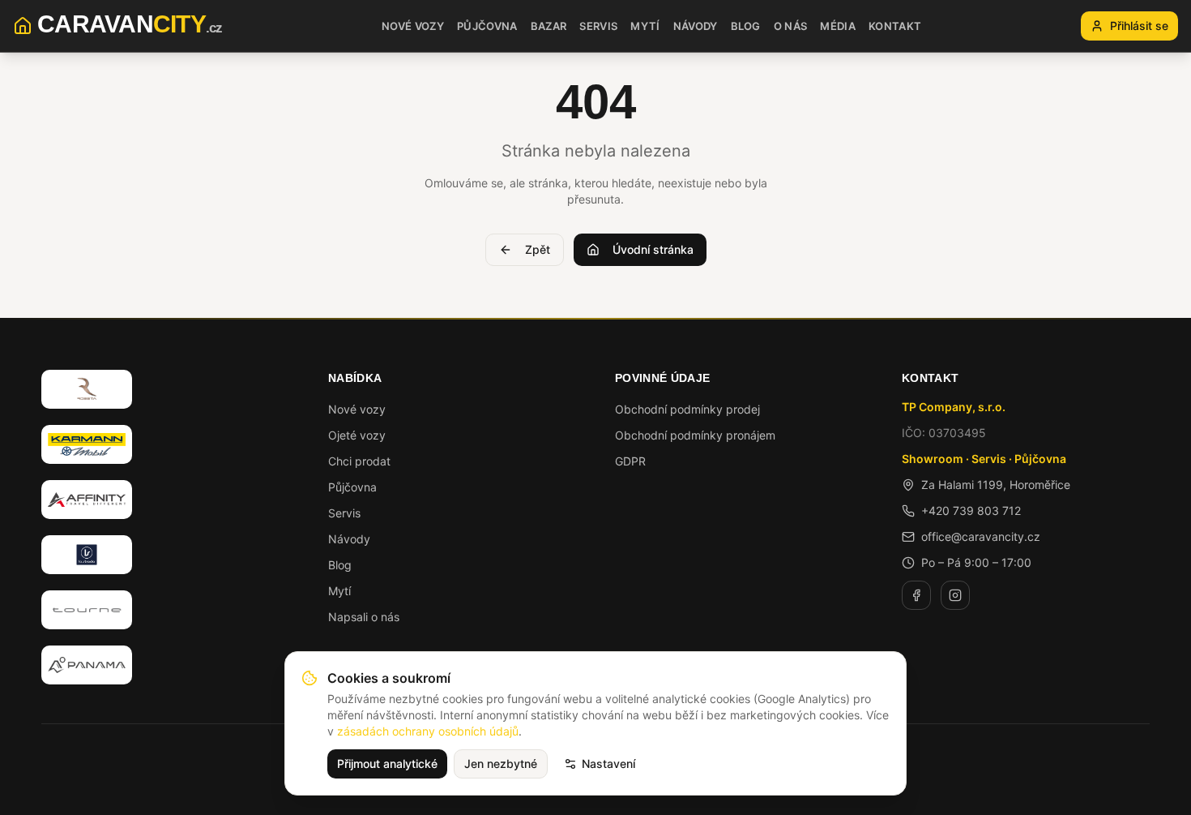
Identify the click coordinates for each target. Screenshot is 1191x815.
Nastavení (608, 763)
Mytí (339, 591)
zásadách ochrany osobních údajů (428, 731)
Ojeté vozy (357, 435)
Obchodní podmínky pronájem (695, 435)
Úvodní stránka (653, 249)
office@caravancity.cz (980, 536)
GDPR (630, 461)
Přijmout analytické (387, 763)
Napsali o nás (363, 617)
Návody (349, 539)
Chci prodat (359, 461)
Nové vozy (357, 409)
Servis (344, 513)
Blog (340, 565)
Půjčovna (352, 487)
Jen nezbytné (500, 763)
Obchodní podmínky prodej (687, 409)
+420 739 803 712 (971, 510)
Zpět (537, 249)
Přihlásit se (1139, 25)
